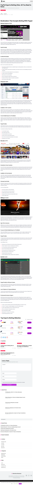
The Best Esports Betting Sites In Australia (11, 402)
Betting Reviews (3, 453)
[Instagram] (29, 476)
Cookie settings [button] (16, 483)
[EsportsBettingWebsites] (3, 1)
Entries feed (3, 464)
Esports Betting (3, 10)
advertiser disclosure (17, 477)
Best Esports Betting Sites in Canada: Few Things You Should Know (24, 346)
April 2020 (2, 446)
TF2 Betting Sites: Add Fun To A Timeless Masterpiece (13, 392)
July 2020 (2, 443)
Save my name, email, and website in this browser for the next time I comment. (14, 382)
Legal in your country (29, 319)
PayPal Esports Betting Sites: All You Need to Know (13, 407)
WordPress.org (3, 467)
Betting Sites (3, 454)
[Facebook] (26, 476)
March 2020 (3, 447)
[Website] (31, 476)
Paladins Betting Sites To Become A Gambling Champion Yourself (15, 397)
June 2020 (2, 444)
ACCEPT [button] (20, 483)
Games (2, 457)
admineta (5, 13)
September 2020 (3, 441)
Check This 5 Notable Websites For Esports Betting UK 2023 (7, 353)
